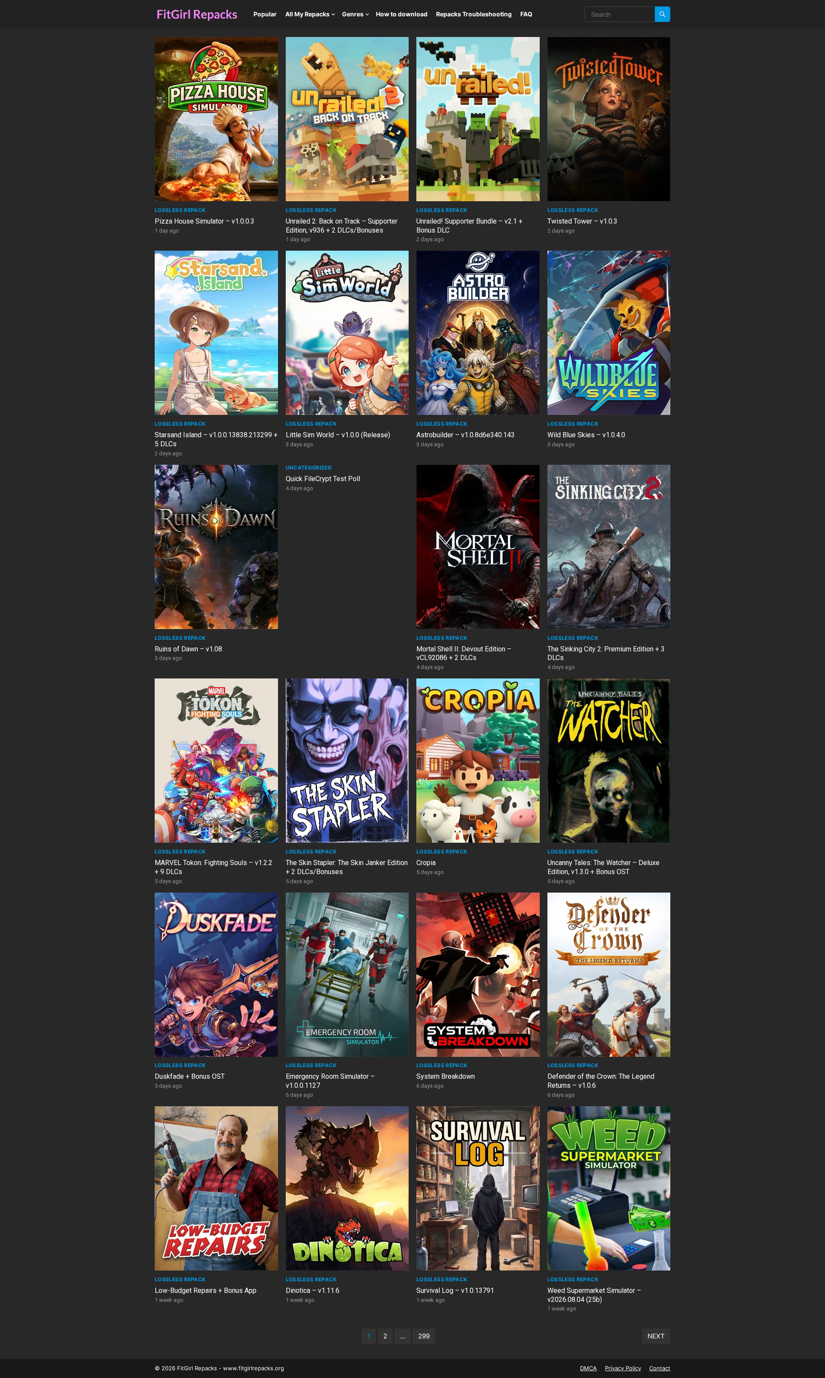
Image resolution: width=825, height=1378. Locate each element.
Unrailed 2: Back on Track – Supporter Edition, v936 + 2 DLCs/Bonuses (341, 225)
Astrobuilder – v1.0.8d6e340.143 (465, 435)
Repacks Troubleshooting (474, 14)
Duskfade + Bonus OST (190, 1076)
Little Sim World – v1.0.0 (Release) (338, 435)
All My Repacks (307, 14)
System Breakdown (445, 1076)
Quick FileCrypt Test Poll (323, 479)
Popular (265, 14)
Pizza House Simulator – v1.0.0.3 (204, 221)
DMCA (588, 1368)
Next (656, 1336)
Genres (353, 14)
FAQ (526, 14)
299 (424, 1336)
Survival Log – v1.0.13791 (455, 1290)
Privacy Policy (623, 1368)
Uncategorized (309, 467)
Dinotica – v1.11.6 (312, 1290)
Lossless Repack (180, 210)
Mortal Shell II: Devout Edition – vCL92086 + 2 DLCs (463, 653)
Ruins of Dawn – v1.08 (188, 649)
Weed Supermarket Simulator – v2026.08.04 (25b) (594, 1295)
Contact (659, 1368)
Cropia (426, 863)
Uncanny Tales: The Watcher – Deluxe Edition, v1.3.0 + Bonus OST (603, 867)
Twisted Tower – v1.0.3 (582, 221)
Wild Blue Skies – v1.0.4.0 (586, 435)
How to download (402, 14)
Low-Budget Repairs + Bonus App (206, 1290)
